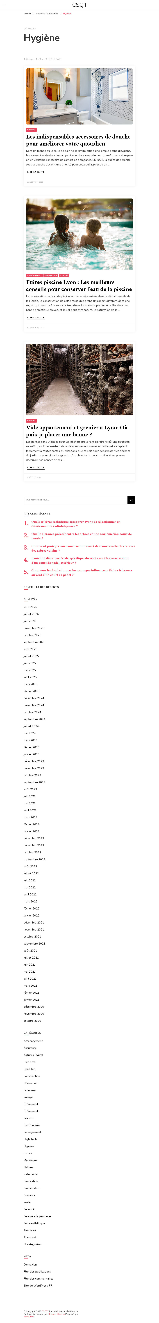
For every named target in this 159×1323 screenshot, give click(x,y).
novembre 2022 (34, 845)
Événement (31, 1104)
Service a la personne (37, 1216)
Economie (30, 1090)
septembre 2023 (34, 782)
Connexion (30, 1264)
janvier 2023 (31, 831)
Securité (29, 1209)
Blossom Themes (56, 1314)
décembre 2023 (34, 761)
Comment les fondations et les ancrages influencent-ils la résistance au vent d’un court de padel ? (81, 572)
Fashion (28, 1118)
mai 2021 (30, 972)
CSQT (79, 5)
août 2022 (30, 866)
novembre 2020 (34, 1014)
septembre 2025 (34, 642)
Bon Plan (29, 1069)
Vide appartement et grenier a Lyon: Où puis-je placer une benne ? (77, 431)
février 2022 (31, 908)
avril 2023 (30, 810)
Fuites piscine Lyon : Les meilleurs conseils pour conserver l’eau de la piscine (79, 286)
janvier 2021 (31, 1000)
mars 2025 (30, 684)
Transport (30, 1237)
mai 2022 (30, 887)
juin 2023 (30, 796)
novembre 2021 (34, 929)
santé (27, 1202)
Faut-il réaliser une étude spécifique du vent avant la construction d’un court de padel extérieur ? (79, 560)
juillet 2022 (31, 873)
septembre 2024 (34, 719)
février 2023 (31, 824)
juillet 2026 (31, 614)
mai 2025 (30, 670)
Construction (32, 1076)
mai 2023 (30, 803)
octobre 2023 (32, 775)
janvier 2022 (31, 915)
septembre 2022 (34, 859)
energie (28, 1097)
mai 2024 (30, 733)
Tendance (30, 1230)
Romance (29, 1195)
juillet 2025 (31, 656)
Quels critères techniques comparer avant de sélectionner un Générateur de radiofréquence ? (76, 524)
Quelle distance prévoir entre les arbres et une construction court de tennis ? (81, 536)
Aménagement (34, 275)
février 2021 (31, 993)
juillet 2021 (31, 957)
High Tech (30, 1139)
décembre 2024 (34, 698)
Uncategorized (33, 1244)
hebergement (32, 1132)
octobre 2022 (32, 852)
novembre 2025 (34, 628)
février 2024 (31, 747)
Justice (28, 1153)
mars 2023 (30, 817)
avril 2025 (30, 677)
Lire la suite (36, 172)
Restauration (32, 1188)
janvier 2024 (31, 754)
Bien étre (29, 1062)
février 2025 (31, 691)
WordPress (29, 1316)
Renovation (31, 1181)
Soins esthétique (34, 1223)
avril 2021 (30, 979)
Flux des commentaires (38, 1278)
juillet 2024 (31, 726)
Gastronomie (32, 1125)
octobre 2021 (32, 936)
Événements (31, 1111)
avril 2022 (30, 894)
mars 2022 (30, 901)
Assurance (30, 1048)
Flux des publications (37, 1271)
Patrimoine (31, 1174)
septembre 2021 (34, 943)
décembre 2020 (34, 1007)
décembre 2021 (34, 922)
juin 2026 (30, 621)
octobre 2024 (32, 712)
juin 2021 (30, 965)
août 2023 (30, 789)
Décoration (51, 275)
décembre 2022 (34, 838)
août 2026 (30, 607)
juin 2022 (30, 880)
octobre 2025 (32, 635)
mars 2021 (30, 986)
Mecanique (30, 1160)
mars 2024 (30, 740)
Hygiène (31, 130)
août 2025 (30, 649)
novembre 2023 (34, 768)
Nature (28, 1167)
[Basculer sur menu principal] (3, 5)
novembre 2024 (34, 705)
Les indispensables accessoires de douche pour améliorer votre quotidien (78, 140)
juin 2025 (30, 663)
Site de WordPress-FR (38, 1285)
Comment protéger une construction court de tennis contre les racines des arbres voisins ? (83, 548)
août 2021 (30, 950)
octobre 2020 (32, 1021)
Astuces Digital (33, 1055)
